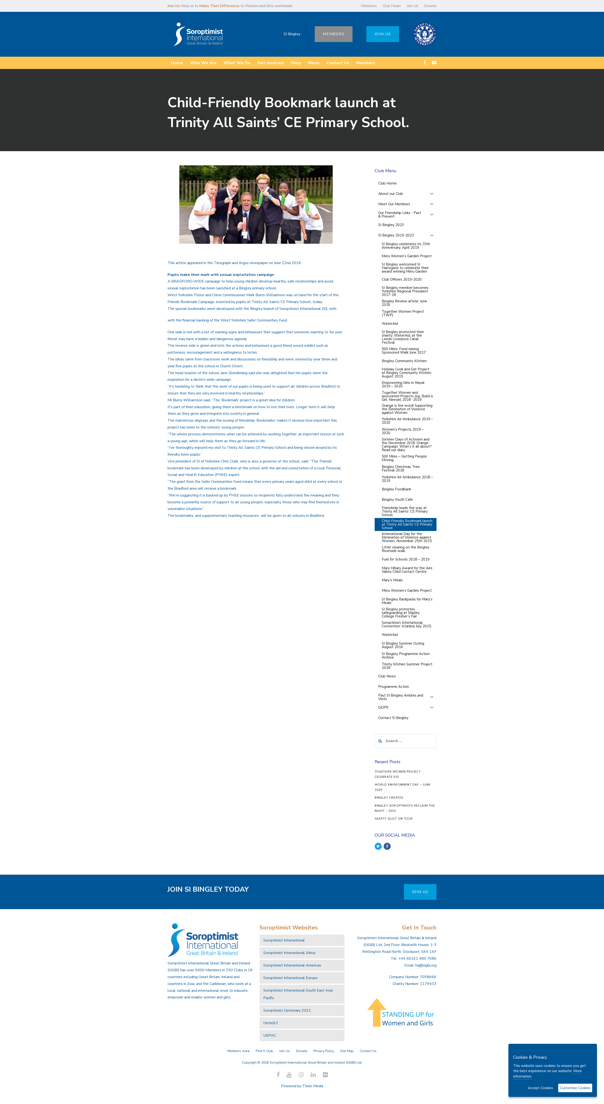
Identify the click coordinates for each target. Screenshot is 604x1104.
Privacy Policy (324, 1051)
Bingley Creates (389, 798)
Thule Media (312, 1086)
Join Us (412, 6)
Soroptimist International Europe (290, 977)
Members (369, 6)
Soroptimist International (284, 940)
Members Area (238, 1051)
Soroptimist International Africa (289, 952)
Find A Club (264, 1051)
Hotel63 (270, 1023)
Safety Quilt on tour (394, 819)
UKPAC (269, 1035)
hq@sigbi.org (425, 965)
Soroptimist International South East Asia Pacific (298, 994)
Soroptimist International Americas (292, 965)
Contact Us (368, 1051)
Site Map (346, 1051)
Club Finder (391, 6)
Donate (430, 6)
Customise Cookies (575, 1088)
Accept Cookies (540, 1088)
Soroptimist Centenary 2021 (287, 1010)
